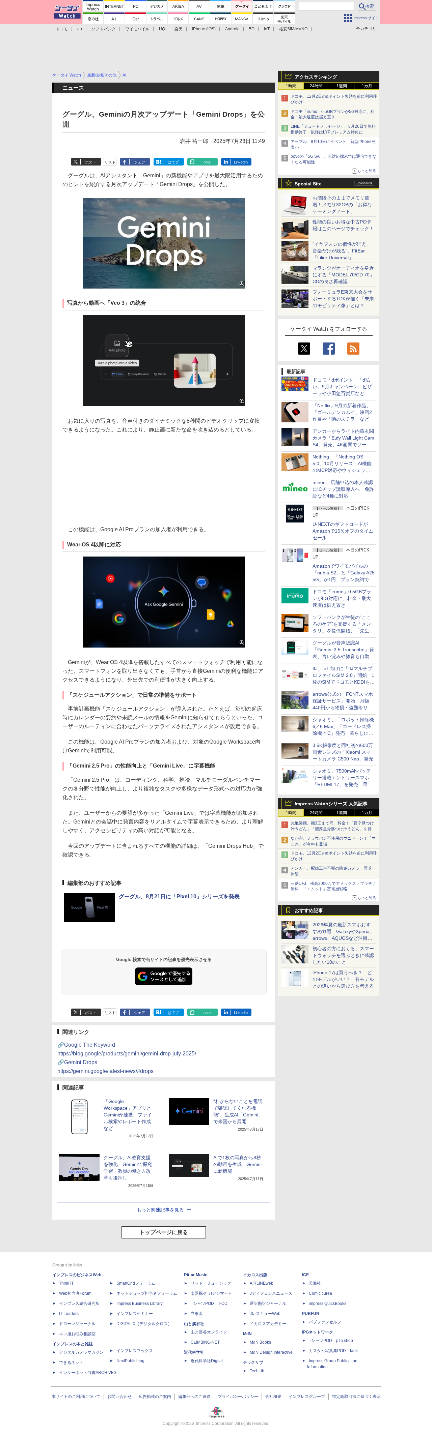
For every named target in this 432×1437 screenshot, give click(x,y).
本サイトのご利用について (76, 1396)
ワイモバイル (137, 29)
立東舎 (197, 1313)
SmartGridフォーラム (135, 1283)
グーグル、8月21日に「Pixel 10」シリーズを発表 (179, 896)
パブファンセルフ (325, 1322)
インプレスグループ (307, 1396)
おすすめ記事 (309, 910)
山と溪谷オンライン (209, 1332)
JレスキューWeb (265, 1313)
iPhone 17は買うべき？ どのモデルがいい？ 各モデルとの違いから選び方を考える (343, 979)
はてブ (173, 162)
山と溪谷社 (194, 1323)
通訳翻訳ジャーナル (268, 1303)
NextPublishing (130, 1360)
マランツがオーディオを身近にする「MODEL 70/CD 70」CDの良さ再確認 (343, 274)
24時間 (316, 86)
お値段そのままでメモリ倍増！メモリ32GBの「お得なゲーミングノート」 (342, 204)
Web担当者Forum (75, 1293)
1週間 (341, 86)
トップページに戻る (163, 1232)
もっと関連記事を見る (160, 1210)
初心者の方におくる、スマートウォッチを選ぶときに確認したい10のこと (343, 955)
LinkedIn (241, 162)
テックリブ (253, 1362)
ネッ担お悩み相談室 (77, 1333)
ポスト (90, 162)
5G (251, 29)
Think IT (66, 1283)
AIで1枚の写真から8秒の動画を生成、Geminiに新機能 (237, 1164)
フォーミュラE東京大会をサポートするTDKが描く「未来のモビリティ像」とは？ (343, 298)
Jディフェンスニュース (271, 1293)
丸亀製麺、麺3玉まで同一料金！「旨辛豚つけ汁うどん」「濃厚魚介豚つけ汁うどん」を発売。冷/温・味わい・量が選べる (332, 829)
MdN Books (260, 1342)
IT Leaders (69, 1313)
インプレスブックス (134, 1350)
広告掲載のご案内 (155, 1396)
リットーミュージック (211, 1283)
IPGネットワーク (317, 1332)
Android (232, 29)
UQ (162, 29)
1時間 (291, 86)
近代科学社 (194, 1352)
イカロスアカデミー (268, 1323)
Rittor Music (195, 1275)
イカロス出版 (255, 1275)
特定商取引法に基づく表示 (356, 1396)
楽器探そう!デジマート (211, 1293)
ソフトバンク (103, 29)
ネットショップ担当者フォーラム (146, 1293)
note (207, 162)
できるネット (71, 1362)
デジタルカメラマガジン (81, 1352)
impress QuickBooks (327, 1303)
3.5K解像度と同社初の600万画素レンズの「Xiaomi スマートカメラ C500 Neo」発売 (343, 752)
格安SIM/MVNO (293, 29)
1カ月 (367, 86)
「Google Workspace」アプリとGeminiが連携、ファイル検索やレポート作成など (128, 1115)
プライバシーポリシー (238, 1396)
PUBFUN (310, 1313)
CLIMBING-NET (205, 1342)
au (79, 29)
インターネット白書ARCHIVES (87, 1372)
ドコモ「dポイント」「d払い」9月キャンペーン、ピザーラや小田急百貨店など (342, 386)
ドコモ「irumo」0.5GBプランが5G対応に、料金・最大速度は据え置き (342, 598)
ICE (305, 1275)
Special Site (308, 183)
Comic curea (320, 1293)
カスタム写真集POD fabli (333, 1350)
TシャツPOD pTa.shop (331, 1340)
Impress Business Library (139, 1303)
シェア (139, 162)
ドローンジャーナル (77, 1323)
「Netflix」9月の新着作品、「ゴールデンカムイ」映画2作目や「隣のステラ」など (342, 412)
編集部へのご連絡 (194, 1396)
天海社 (315, 1283)
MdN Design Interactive (271, 1352)
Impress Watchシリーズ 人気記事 (331, 803)
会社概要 (273, 1396)
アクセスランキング (316, 77)
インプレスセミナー (134, 1313)
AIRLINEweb (261, 1283)
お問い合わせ (119, 1396)
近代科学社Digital (207, 1360)
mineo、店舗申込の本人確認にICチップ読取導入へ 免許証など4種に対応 (343, 489)
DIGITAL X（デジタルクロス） (144, 1323)
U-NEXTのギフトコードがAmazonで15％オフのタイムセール (343, 530)
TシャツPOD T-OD (209, 1303)
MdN (247, 1333)
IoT (267, 29)
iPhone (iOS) (204, 29)
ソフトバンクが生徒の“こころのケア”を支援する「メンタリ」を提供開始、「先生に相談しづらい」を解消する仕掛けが (343, 631)
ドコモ (62, 29)
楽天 (178, 29)
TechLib (257, 1371)
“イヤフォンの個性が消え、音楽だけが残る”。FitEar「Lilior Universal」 (342, 250)
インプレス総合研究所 (79, 1303)
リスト (110, 162)
